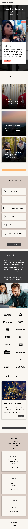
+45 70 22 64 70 (14, 489)
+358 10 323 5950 (14, 512)
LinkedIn (14, 448)
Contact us (13, 244)
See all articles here (14, 428)
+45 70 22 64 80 (14, 441)
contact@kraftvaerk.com (14, 443)
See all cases (14, 170)
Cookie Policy (14, 525)
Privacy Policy (14, 522)
